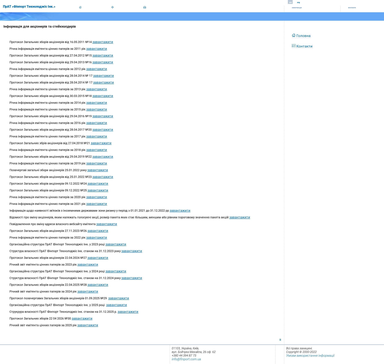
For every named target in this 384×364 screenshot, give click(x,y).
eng (298, 2)
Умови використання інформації (310, 355)
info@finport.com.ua (186, 359)
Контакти (304, 46)
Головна (303, 36)
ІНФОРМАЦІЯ (297, 8)
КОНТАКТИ (352, 8)
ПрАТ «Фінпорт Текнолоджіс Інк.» (29, 6)
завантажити (102, 42)
